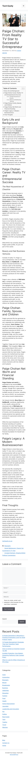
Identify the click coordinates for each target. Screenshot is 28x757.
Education (5, 693)
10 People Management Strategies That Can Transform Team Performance (13, 644)
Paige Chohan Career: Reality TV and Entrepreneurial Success (13, 94)
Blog (3, 740)
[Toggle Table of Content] (22, 88)
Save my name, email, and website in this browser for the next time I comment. (13, 602)
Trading (4, 722)
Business (5, 688)
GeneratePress (14, 754)
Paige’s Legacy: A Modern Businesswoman (12, 112)
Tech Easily (7, 6)
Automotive (5, 677)
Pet (3, 711)
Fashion (4, 696)
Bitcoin (4, 682)
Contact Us (5, 743)
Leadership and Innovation (10, 709)
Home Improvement (8, 703)
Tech (3, 719)
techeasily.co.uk (7, 541)
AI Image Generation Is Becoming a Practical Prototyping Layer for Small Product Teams (13, 637)
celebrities (5, 690)
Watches (5, 727)
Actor (4, 674)
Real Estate (5, 717)
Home (4, 745)
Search (4, 619)
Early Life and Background (11, 91)
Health (4, 701)
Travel (4, 725)
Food (3, 698)
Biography (7, 546)
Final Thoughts (8, 114)
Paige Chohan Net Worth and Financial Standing (13, 108)
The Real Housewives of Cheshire (14, 97)
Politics (4, 714)
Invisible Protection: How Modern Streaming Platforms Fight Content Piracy (13, 655)
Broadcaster (6, 685)
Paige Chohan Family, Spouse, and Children (13, 104)
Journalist (5, 706)
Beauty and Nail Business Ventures (15, 100)
